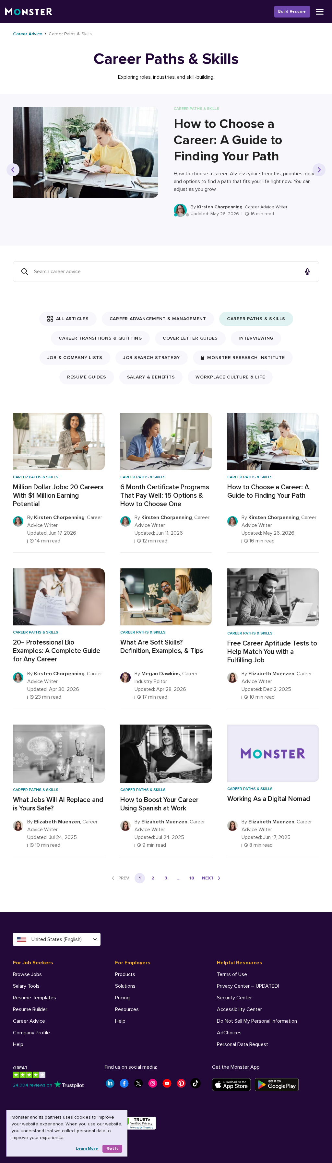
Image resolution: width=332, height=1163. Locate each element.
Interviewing (256, 338)
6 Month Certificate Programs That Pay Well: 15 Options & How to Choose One (164, 495)
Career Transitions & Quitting (100, 338)
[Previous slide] (12, 169)
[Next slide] (319, 169)
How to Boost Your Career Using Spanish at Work (159, 804)
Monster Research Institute (246, 357)
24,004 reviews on (32, 1085)
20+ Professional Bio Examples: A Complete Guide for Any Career (56, 650)
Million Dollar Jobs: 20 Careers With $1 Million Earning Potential (58, 495)
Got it (112, 1148)
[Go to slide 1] (175, 214)
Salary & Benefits (151, 377)
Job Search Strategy (151, 357)
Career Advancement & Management (158, 318)
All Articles (72, 318)
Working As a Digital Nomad (268, 799)
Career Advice (27, 34)
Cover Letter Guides (190, 338)
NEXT (208, 878)
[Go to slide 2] (181, 214)
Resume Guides (86, 377)
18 (191, 878)
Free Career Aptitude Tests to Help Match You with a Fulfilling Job (272, 651)
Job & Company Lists (74, 357)
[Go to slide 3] (187, 214)
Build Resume (292, 11)
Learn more (87, 1148)
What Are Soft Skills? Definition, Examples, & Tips (161, 646)
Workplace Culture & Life (230, 377)
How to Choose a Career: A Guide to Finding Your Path (228, 140)
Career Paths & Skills (256, 318)
